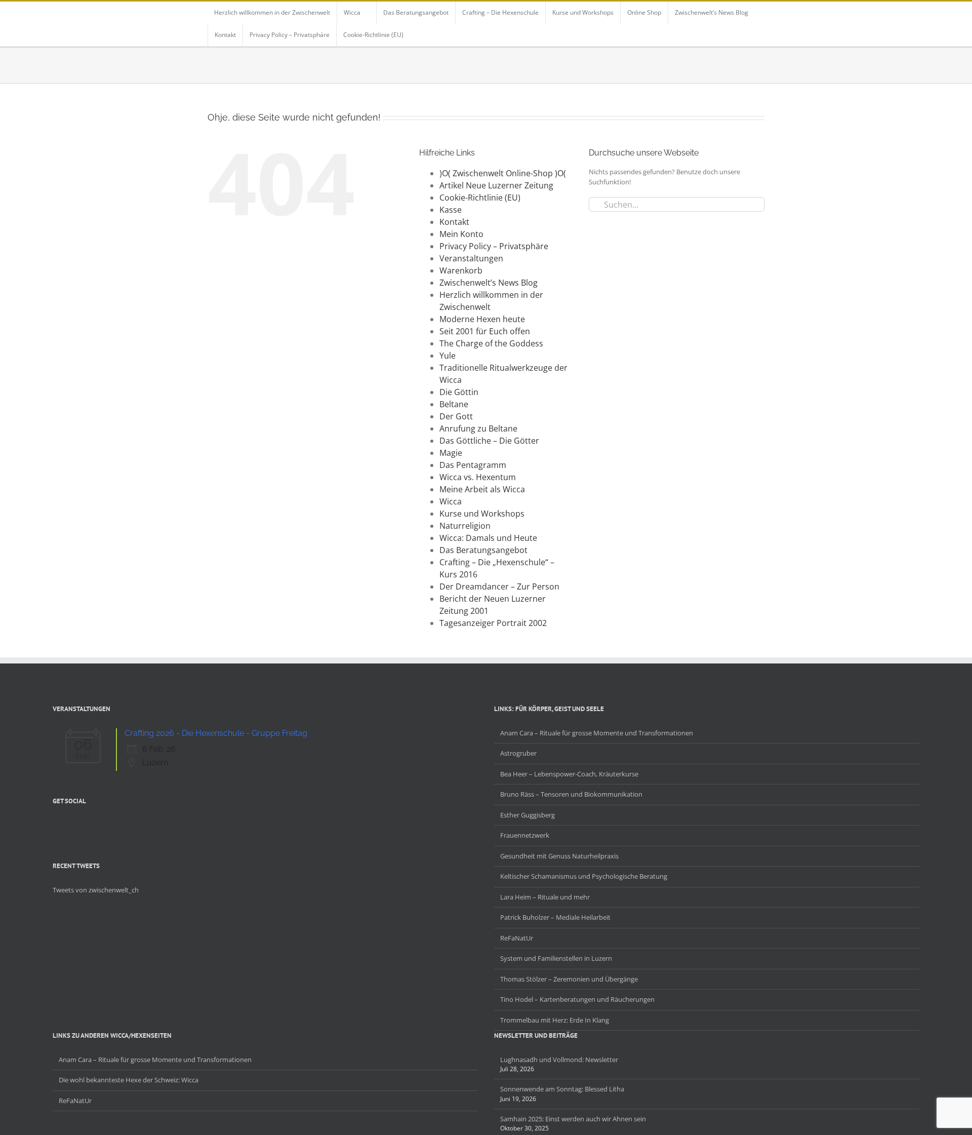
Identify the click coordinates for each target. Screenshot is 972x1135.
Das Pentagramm (472, 465)
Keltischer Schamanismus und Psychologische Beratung (583, 876)
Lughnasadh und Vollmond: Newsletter (559, 1059)
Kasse (450, 209)
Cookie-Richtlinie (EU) (479, 197)
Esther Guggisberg (527, 814)
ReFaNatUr (516, 938)
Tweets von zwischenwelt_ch (96, 889)
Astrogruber (518, 753)
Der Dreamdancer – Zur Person (499, 586)
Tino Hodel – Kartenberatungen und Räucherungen (577, 999)
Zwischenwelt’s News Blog (488, 282)
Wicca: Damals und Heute (488, 537)
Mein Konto (461, 234)
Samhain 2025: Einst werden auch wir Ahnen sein (573, 1118)
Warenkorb (460, 270)
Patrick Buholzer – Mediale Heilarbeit (555, 917)
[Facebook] (56, 824)
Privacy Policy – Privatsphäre (493, 246)
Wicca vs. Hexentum (477, 477)
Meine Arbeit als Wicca (482, 489)
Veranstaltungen (471, 258)
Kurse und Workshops (481, 513)
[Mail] (108, 824)
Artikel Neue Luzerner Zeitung (496, 185)
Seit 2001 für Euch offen (484, 331)
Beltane (453, 404)
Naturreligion (465, 525)
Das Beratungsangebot (483, 550)
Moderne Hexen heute (482, 319)
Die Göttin (458, 392)
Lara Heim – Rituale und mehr (545, 897)
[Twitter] (69, 824)
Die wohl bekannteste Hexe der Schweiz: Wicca (128, 1079)
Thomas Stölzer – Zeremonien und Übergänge (569, 979)
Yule (447, 355)
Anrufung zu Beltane (478, 428)
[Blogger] (95, 824)
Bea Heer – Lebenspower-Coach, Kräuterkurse (569, 773)
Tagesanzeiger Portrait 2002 (493, 623)
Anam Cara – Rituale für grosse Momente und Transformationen (596, 732)
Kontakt (454, 221)
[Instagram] (82, 824)
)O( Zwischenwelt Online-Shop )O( (502, 173)
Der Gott (456, 416)
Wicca (450, 501)
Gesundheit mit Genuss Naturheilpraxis (559, 855)
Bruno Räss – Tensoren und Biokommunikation (571, 794)
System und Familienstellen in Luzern (556, 958)
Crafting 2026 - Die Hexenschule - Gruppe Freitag (216, 733)
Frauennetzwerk (524, 835)
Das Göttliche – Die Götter (489, 440)
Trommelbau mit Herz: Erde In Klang (554, 1020)
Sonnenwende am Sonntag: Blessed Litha (562, 1088)
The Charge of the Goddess (491, 343)
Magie (450, 452)
